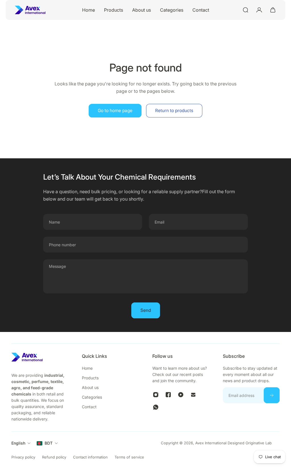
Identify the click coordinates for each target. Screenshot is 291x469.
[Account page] (259, 10)
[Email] (193, 394)
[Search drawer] (245, 10)
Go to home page (115, 110)
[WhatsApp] (155, 407)
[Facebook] (168, 394)
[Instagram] (155, 394)
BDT (49, 443)
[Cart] (273, 10)
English (18, 443)
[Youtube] (180, 394)
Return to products (174, 110)
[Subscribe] (272, 395)
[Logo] (30, 10)
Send (145, 310)
